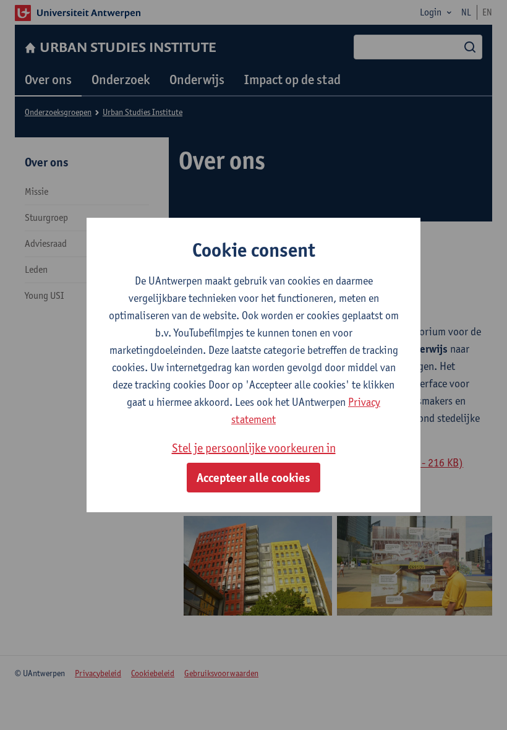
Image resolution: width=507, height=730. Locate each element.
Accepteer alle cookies (253, 477)
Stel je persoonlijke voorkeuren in (254, 447)
